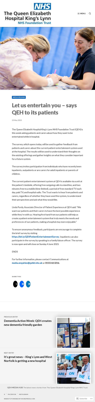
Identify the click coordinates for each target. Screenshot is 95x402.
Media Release (19, 97)
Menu (83, 13)
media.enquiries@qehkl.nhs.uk (27, 263)
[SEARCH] (89, 13)
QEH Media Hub (15, 387)
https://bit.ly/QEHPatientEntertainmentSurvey (35, 236)
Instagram (23, 394)
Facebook (12, 394)
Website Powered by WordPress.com (19, 399)
